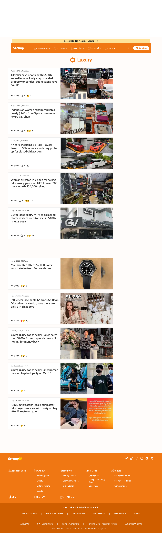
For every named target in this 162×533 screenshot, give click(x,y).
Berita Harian (99, 514)
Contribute (143, 48)
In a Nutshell (68, 486)
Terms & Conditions (70, 524)
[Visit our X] (151, 458)
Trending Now (43, 476)
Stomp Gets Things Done (97, 481)
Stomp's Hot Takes (122, 481)
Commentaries (120, 486)
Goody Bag (93, 486)
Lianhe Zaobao (78, 514)
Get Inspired (94, 476)
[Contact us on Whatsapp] (131, 458)
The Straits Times (29, 514)
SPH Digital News (45, 524)
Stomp (137, 514)
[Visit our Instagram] (141, 458)
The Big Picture (69, 476)
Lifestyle (40, 481)
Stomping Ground (122, 476)
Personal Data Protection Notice (102, 524)
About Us (24, 524)
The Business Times (54, 514)
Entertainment (43, 486)
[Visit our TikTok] (136, 458)
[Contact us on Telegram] (126, 458)
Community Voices (71, 481)
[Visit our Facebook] (146, 458)
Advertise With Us (133, 524)
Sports (40, 491)
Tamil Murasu (120, 514)
